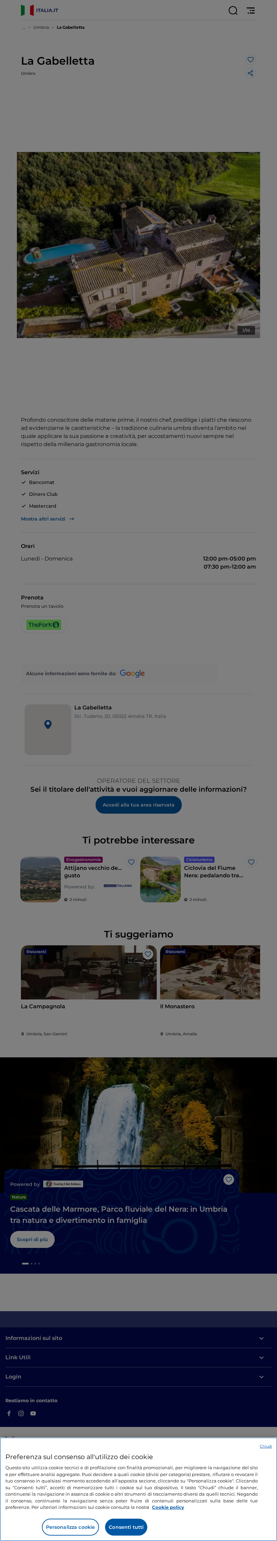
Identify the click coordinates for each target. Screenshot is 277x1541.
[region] (138, 1489)
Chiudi (266, 1446)
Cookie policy (168, 1507)
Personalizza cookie (70, 1527)
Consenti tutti (126, 1527)
